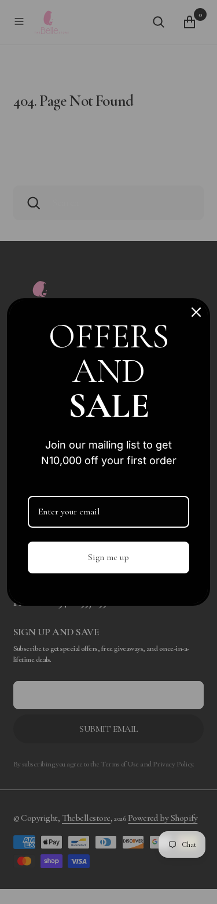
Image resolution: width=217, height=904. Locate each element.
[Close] (196, 312)
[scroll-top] (195, 882)
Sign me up (108, 557)
